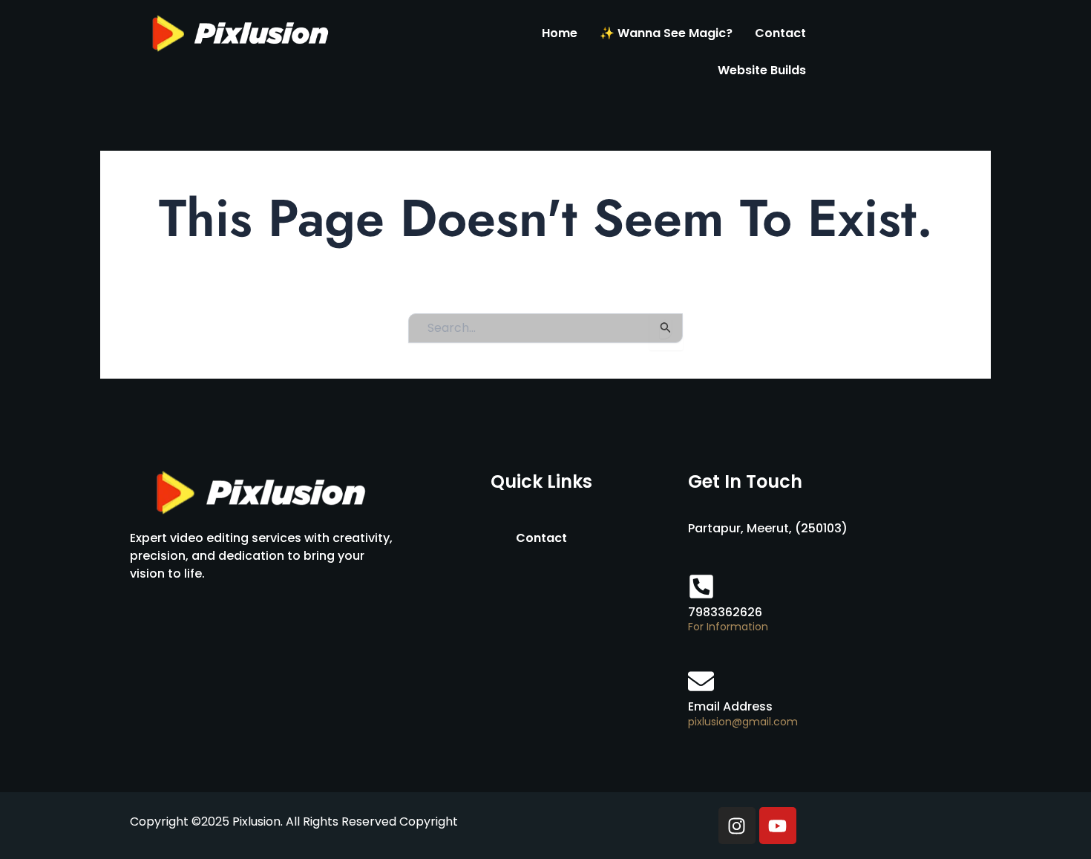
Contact (780, 33)
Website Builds (762, 70)
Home (559, 33)
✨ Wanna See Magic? (666, 33)
